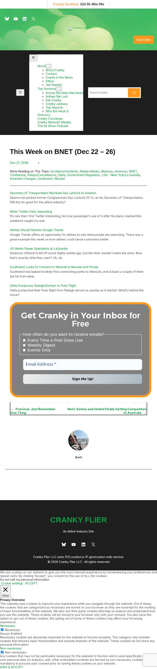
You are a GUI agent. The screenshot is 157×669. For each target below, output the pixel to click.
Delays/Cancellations (41, 175)
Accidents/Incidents (64, 171)
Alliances (107, 171)
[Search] (134, 92)
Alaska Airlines (89, 171)
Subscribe (143, 39)
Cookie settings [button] (12, 583)
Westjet (59, 179)
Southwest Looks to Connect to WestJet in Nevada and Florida (54, 267)
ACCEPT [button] (31, 583)
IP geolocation (95, 557)
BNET (133, 171)
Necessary (12, 630)
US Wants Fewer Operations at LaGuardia (39, 248)
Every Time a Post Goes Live (54, 340)
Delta (61, 175)
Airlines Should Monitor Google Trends (36, 230)
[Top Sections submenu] (59, 89)
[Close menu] (33, 57)
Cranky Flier (78, 519)
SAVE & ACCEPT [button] (11, 667)
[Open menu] (20, 92)
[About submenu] (48, 66)
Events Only (38, 350)
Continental (18, 175)
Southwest (45, 179)
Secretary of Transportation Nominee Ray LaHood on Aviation (53, 193)
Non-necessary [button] (11, 648)
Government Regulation (83, 175)
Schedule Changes (23, 179)
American (120, 171)
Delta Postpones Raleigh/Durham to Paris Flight (43, 285)
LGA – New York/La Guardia (121, 175)
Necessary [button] (7, 626)
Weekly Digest (40, 345)
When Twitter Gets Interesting (31, 211)
